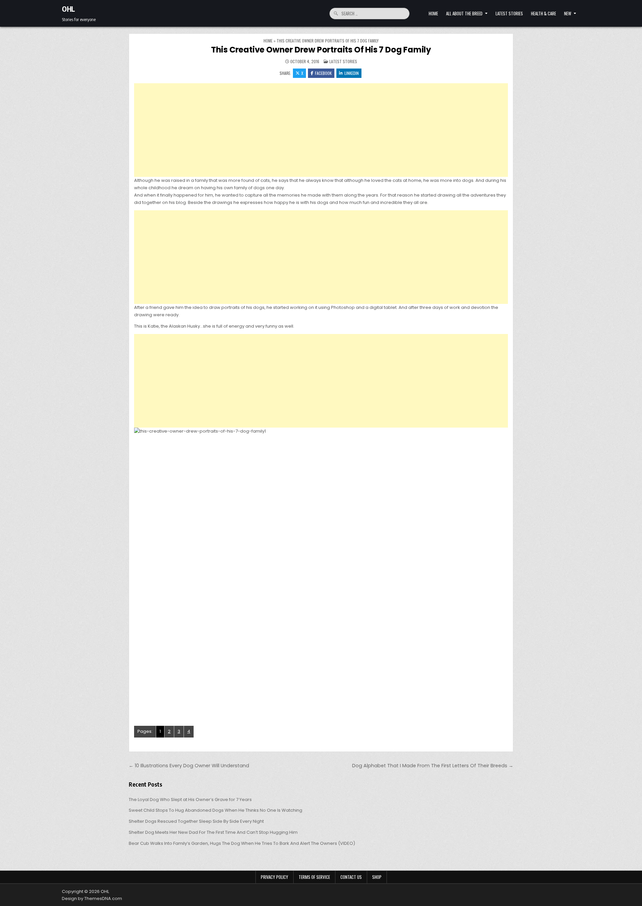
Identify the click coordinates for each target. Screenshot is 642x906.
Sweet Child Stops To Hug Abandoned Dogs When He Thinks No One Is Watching (215, 810)
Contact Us (351, 877)
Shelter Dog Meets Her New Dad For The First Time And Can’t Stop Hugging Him (213, 832)
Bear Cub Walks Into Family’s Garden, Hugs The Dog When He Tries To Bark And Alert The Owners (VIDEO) (242, 843)
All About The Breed (464, 13)
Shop (377, 877)
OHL (68, 8)
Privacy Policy (274, 877)
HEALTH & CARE (543, 13)
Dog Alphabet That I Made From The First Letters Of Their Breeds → (432, 765)
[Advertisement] (321, 130)
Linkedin (351, 73)
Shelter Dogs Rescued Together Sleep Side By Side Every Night (196, 821)
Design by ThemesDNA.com (92, 898)
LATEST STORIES (509, 13)
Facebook (323, 73)
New (567, 13)
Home (433, 13)
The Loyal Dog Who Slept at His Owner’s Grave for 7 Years (190, 799)
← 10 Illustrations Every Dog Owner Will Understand (189, 765)
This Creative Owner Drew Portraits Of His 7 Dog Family (321, 49)
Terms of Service (314, 877)
